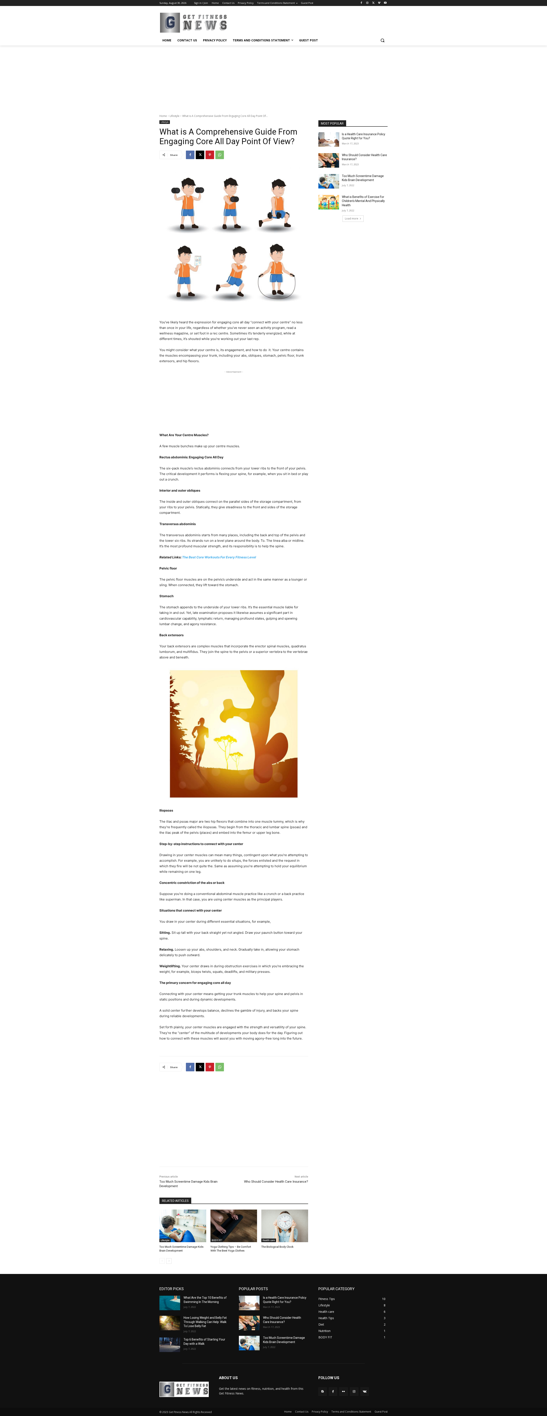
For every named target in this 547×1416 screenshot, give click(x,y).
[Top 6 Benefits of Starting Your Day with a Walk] (169, 1345)
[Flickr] (343, 1391)
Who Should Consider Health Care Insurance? (276, 1182)
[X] (373, 3)
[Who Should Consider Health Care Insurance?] (328, 160)
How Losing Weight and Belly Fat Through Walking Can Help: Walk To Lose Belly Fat (205, 1322)
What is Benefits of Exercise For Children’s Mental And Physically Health (363, 201)
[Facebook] (361, 3)
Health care (269, 1240)
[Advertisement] (273, 77)
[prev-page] (162, 1261)
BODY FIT (217, 1240)
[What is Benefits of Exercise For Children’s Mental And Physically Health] (328, 202)
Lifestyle (174, 116)
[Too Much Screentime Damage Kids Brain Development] (182, 1226)
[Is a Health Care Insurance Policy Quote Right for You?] (328, 139)
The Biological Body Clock (277, 1246)
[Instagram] (367, 3)
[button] (382, 40)
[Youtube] (385, 3)
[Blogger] (322, 1391)
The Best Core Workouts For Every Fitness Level (219, 557)
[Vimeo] (379, 3)
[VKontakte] (364, 1391)
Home (163, 116)
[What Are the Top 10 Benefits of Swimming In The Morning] (169, 1303)
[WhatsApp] (219, 155)
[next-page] (169, 1261)
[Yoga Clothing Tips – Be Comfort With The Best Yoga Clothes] (233, 1226)
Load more (351, 218)
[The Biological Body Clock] (284, 1226)
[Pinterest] (210, 155)
